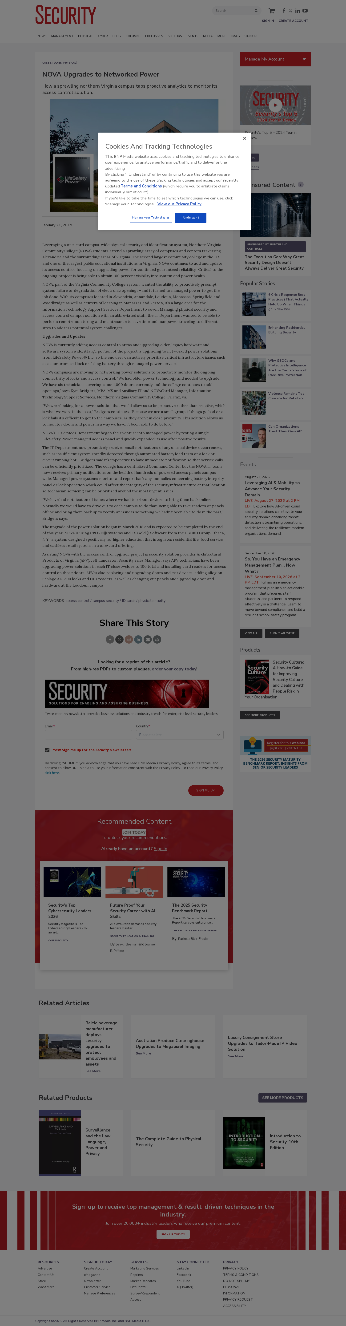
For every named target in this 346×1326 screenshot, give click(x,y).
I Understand (190, 217)
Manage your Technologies (150, 217)
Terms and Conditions (141, 186)
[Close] (244, 138)
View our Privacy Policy (179, 204)
